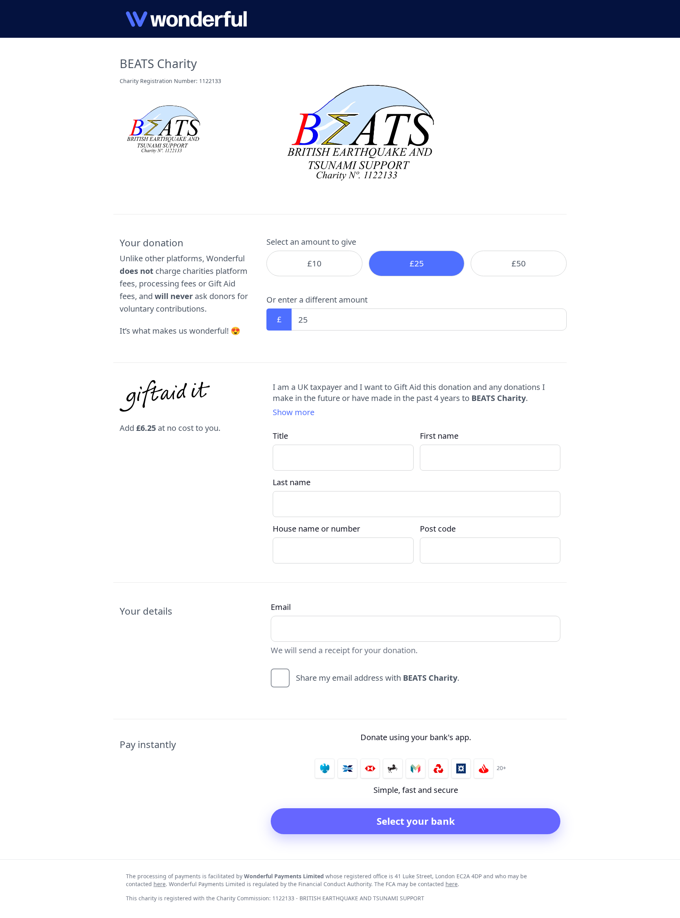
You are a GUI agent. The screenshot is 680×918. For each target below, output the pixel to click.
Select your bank (416, 821)
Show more (293, 412)
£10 (314, 263)
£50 (519, 263)
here (159, 884)
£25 (417, 263)
